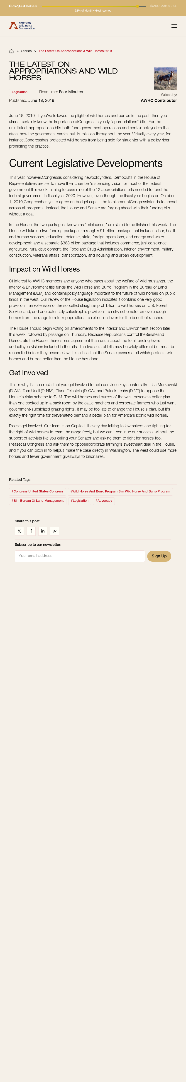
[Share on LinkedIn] (42, 531)
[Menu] (174, 26)
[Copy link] (54, 531)
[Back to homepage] (21, 26)
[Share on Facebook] (31, 531)
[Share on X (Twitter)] (19, 531)
